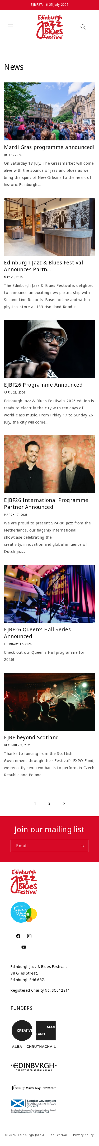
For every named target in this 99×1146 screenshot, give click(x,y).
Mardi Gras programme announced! (49, 147)
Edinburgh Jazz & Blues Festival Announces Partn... (43, 266)
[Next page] (64, 803)
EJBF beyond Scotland (31, 737)
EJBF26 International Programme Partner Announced (46, 503)
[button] (10, 27)
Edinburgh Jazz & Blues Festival (42, 1135)
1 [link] (35, 803)
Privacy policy (83, 1135)
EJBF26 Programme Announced (43, 384)
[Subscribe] (82, 846)
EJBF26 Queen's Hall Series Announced (37, 633)
